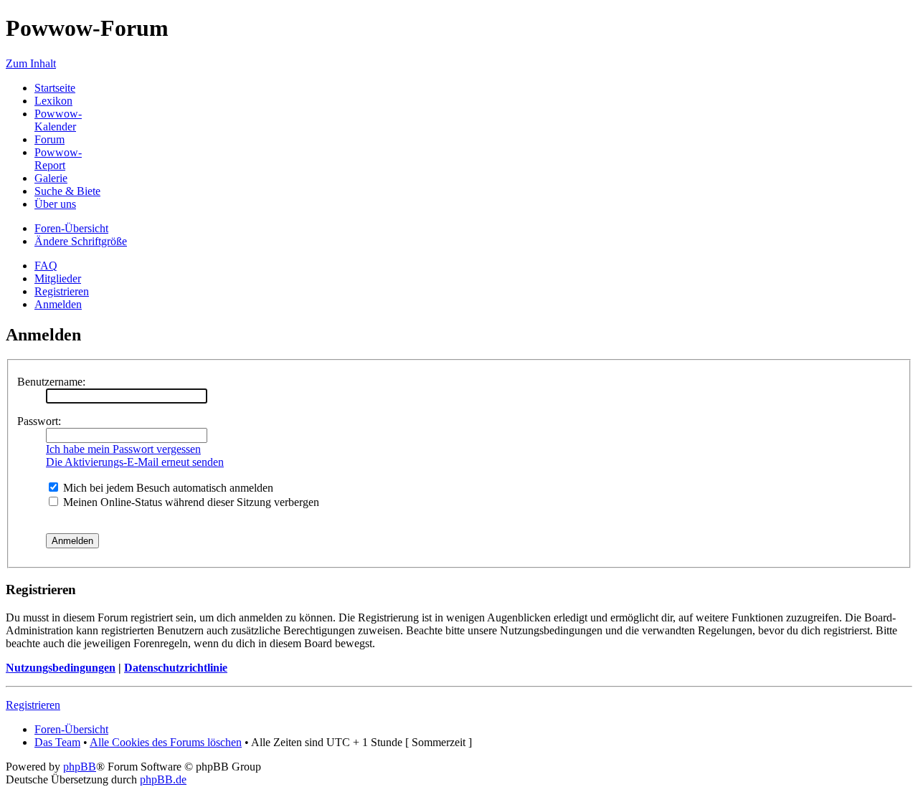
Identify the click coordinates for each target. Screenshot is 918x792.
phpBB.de (163, 779)
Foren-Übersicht (71, 228)
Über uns (55, 204)
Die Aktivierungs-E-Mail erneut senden (135, 462)
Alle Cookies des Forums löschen (166, 742)
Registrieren (61, 291)
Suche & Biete (67, 191)
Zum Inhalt (31, 63)
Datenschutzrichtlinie (175, 668)
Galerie (50, 178)
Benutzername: (51, 382)
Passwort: (39, 421)
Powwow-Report (58, 158)
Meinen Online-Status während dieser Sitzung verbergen (189, 502)
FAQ (45, 265)
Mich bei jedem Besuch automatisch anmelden (166, 488)
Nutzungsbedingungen (60, 668)
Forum (49, 139)
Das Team (57, 742)
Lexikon (53, 101)
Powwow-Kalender (58, 120)
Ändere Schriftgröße (80, 241)
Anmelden (58, 304)
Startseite (54, 88)
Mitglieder (57, 278)
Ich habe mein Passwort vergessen (123, 449)
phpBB (79, 766)
